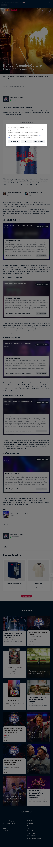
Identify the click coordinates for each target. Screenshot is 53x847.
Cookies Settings (14, 141)
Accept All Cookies (38, 141)
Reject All (26, 141)
